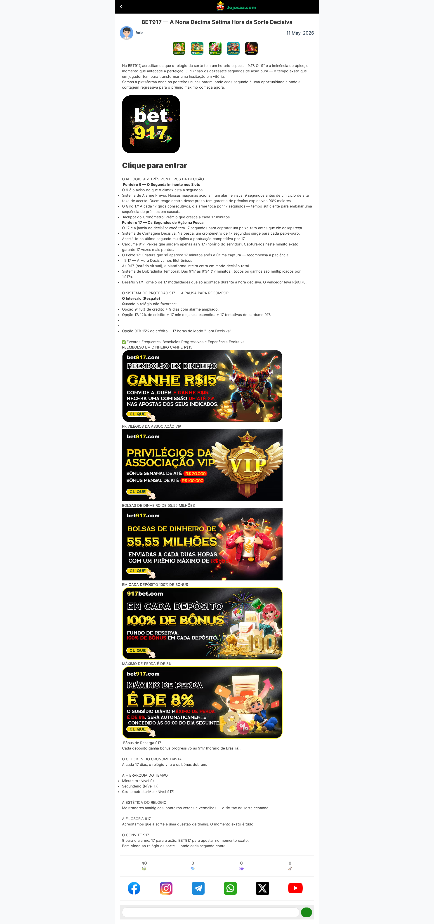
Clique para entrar (154, 165)
